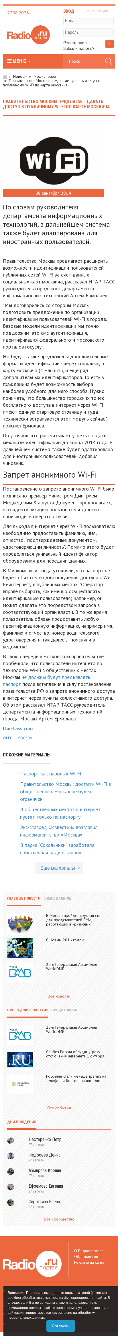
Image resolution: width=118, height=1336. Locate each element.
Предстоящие (64, 1010)
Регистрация (75, 42)
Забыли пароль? (79, 48)
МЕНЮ (19, 61)
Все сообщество (59, 1219)
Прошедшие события (27, 1010)
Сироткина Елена (44, 1201)
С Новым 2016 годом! (65, 940)
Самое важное (57, 898)
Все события (59, 1108)
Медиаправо (45, 76)
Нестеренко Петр (45, 1139)
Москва (24, 738)
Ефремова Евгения (46, 1186)
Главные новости (24, 898)
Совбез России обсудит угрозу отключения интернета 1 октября (75, 1054)
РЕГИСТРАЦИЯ (97, 11)
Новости (20, 76)
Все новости (59, 996)
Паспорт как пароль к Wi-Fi (50, 773)
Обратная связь (87, 1256)
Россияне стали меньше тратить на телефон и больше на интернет (76, 1078)
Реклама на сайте (89, 1262)
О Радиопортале (89, 1250)
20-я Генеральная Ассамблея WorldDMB (71, 966)
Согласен (61, 1326)
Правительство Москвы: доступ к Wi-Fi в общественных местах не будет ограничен (65, 791)
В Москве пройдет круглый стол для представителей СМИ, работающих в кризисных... (74, 920)
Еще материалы (57, 868)
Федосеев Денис (45, 1155)
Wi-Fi (7, 738)
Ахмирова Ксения (45, 1170)
